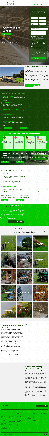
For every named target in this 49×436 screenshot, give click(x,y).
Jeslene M (8, 136)
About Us (34, 414)
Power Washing (4, 424)
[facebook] (44, 434)
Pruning (10, 423)
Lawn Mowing (3, 416)
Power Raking (3, 421)
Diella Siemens (20, 136)
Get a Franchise (36, 419)
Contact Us (35, 420)
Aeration (2, 419)
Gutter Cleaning (4, 426)
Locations (35, 413)
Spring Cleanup (4, 420)
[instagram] (46, 434)
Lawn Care (3, 414)
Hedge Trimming (12, 421)
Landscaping (3, 423)
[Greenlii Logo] (10, 1)
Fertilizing (3, 417)
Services (34, 416)
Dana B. (29, 136)
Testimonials (35, 417)
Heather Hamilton (43, 136)
